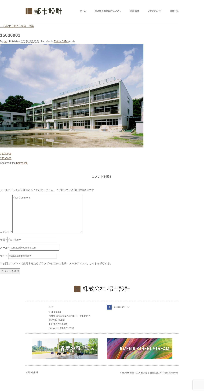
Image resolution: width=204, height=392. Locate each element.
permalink (21, 163)
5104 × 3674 (61, 41)
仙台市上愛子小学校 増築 (17, 26)
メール (4, 247)
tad (5, 41)
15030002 (5, 158)
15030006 (5, 153)
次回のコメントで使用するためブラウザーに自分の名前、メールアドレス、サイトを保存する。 (57, 263)
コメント (6, 232)
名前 (3, 239)
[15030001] (71, 146)
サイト (4, 255)
